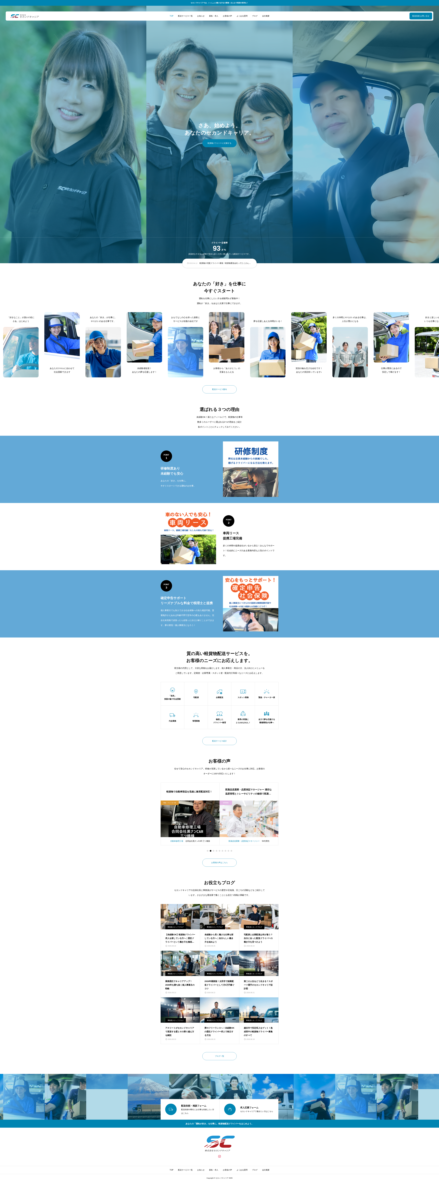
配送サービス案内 (219, 389)
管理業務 (167, 803)
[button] (207, 851)
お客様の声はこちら (219, 863)
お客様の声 (227, 16)
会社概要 (265, 16)
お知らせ (201, 16)
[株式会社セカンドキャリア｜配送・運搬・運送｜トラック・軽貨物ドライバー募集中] (24, 16)
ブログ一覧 (219, 1056)
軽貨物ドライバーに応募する (219, 143)
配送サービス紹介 (219, 741)
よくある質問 (242, 16)
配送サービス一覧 (185, 16)
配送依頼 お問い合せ (420, 16)
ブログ (255, 16)
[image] (180, 916)
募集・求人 (213, 16)
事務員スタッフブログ (176, 927)
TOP (171, 16)
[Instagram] (219, 1156)
